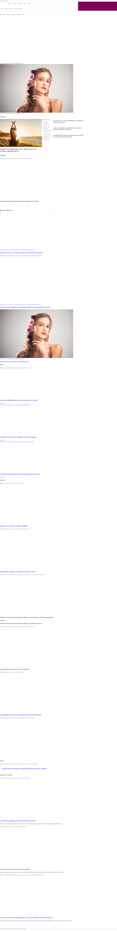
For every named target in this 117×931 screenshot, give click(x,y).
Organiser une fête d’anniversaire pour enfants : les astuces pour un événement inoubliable (26, 617)
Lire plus (2, 403)
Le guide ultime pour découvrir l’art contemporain (14, 669)
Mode (2, 8)
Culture (24, 3)
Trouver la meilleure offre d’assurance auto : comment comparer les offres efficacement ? (26, 917)
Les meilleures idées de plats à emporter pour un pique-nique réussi (20, 474)
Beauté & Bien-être (9, 8)
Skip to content (3, 0)
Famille (19, 3)
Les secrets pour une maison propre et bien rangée (15, 869)
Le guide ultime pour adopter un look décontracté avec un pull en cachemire (24, 768)
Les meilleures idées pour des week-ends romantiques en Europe (19, 201)
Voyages (14, 3)
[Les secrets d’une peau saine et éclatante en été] (42, 333)
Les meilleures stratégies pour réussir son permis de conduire (18, 821)
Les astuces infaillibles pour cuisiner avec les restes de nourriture (19, 400)
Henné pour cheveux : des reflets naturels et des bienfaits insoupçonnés (21, 252)
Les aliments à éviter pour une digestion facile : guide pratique (18, 437)
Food (29, 3)
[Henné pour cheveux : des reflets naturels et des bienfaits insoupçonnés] (42, 231)
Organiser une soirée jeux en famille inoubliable (13, 526)
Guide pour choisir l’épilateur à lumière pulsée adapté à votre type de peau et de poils (25, 307)
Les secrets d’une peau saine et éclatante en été (11, 63)
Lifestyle (9, 3)
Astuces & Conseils (18, 8)
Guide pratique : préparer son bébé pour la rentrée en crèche (17, 571)
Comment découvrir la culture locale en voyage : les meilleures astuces (21, 623)
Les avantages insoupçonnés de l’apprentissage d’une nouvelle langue (20, 715)
